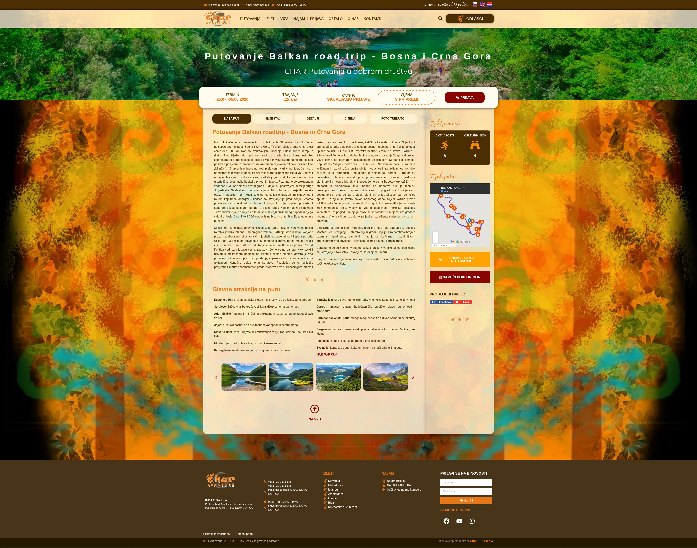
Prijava (317, 18)
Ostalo (336, 18)
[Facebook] (446, 521)
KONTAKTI (372, 18)
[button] (440, 19)
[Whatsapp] (472, 521)
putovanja (250, 18)
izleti (270, 18)
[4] (475, 145)
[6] (444, 145)
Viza (284, 18)
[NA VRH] (314, 409)
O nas (353, 18)
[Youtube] (459, 521)
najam (299, 18)
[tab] (231, 119)
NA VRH (315, 419)
